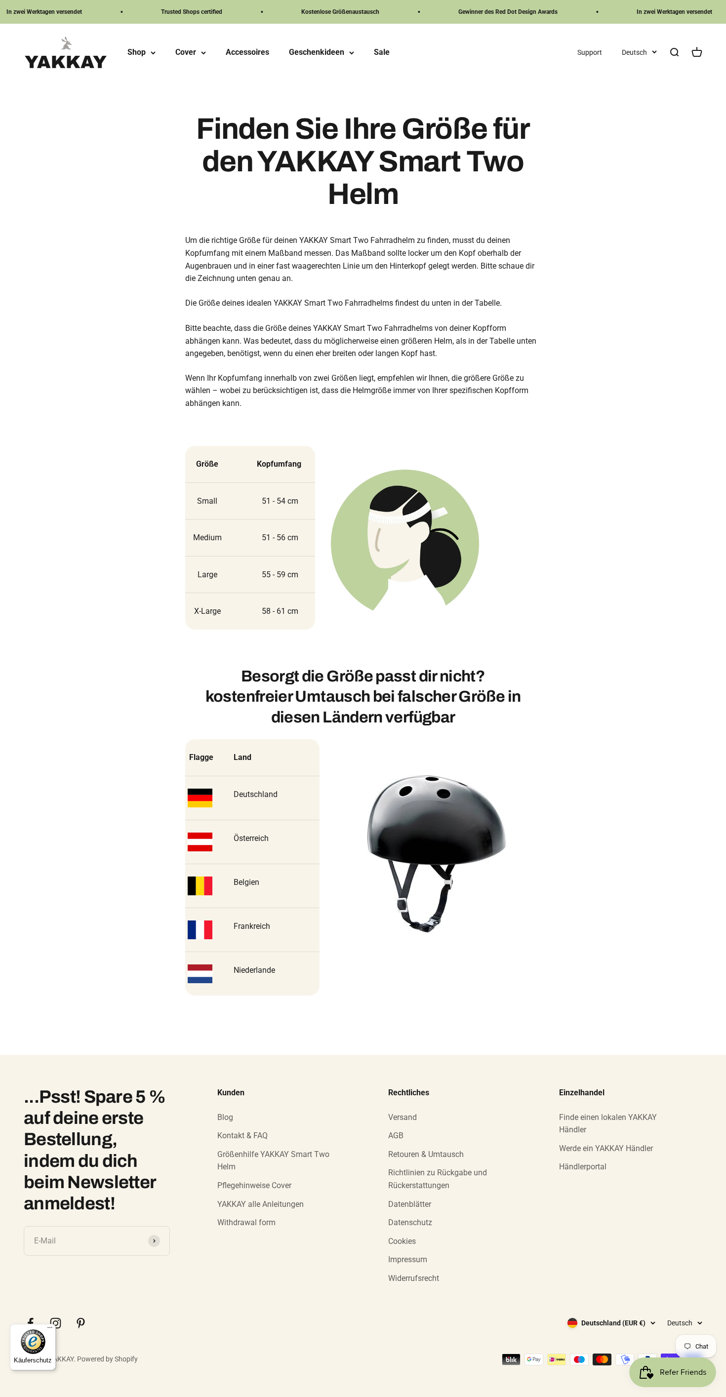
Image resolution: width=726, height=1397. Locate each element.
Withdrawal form (246, 1222)
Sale (382, 52)
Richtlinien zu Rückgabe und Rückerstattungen (437, 1179)
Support (589, 53)
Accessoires (247, 52)
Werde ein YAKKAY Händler (606, 1148)
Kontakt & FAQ (242, 1135)
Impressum (407, 1259)
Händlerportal (582, 1166)
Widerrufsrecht (413, 1278)
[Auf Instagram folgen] (55, 1323)
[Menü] (50, 1330)
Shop (136, 52)
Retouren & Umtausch (426, 1154)
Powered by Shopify (107, 1359)
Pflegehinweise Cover (254, 1185)
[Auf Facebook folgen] (30, 1323)
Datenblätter (409, 1204)
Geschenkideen (316, 52)
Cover (185, 52)
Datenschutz (410, 1222)
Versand (402, 1117)
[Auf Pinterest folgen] (80, 1323)
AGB (395, 1135)
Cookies (402, 1241)
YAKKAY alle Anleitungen (260, 1204)
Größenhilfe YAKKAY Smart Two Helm (273, 1161)
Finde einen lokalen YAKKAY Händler (608, 1124)
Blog (225, 1117)
